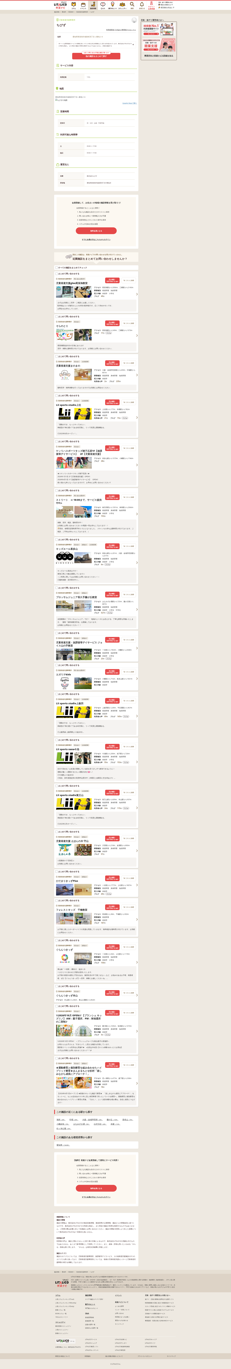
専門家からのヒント (91, 1308)
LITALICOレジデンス (91, 1350)
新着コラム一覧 (60, 1310)
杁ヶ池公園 (63, 1128)
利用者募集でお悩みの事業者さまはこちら (121, 30)
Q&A (87, 1313)
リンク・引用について (122, 1310)
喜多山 (127, 1119)
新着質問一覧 (89, 1321)
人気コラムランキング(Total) (64, 1299)
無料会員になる (96, 231)
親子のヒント (90, 1304)
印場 (73, 1119)
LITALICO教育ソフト (91, 1347)
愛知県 (63, 1145)
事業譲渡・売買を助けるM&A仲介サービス (159, 1321)
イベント (118, 1295)
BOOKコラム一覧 (61, 1314)
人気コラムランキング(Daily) (64, 1306)
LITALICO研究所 (120, 1350)
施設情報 (88, 1295)
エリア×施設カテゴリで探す (94, 1299)
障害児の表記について (62, 1356)
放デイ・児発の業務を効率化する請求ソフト (159, 1299)
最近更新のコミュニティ (63, 1326)
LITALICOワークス (91, 1339)
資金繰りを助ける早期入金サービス (156, 1317)
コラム (57, 1295)
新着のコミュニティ (61, 1333)
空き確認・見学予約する (112, 280)
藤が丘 (112, 1119)
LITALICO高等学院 (151, 1347)
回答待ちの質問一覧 (91, 1328)
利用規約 (87, 1356)
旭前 (60, 1119)
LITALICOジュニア (91, 1343)
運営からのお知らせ (121, 1320)
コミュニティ (60, 1322)
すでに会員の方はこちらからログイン (96, 239)
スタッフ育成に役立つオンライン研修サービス (160, 1306)
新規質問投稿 (89, 1317)
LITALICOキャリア (151, 1339)
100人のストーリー (61, 1317)
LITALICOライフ (150, 1343)
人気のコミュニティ (61, 1330)
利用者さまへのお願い (122, 1317)
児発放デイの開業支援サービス (155, 1314)
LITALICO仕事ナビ (121, 1339)
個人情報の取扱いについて (114, 1356)
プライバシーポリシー (145, 1356)
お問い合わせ (119, 1313)
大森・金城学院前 (91, 1119)
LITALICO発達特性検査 (122, 1347)
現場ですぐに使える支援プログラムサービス (159, 1310)
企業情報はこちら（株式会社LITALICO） (68, 1347)
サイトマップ (119, 1324)
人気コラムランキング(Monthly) (65, 1303)
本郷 (115, 1124)
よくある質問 (119, 1306)
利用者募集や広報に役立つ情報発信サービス (159, 1303)
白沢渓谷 (99, 1124)
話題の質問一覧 (90, 1324)
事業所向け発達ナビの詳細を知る (158, 55)
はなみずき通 (81, 1124)
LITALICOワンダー (121, 1343)
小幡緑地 (62, 1124)
